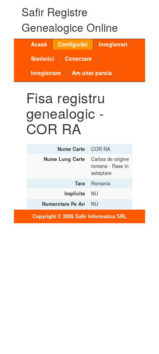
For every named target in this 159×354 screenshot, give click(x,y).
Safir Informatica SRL (101, 216)
